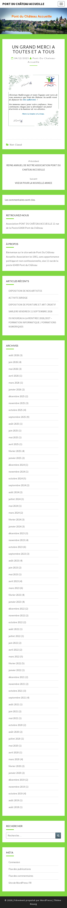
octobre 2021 (16, 690)
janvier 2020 (15, 772)
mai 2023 (13, 574)
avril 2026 (14, 375)
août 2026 (14, 355)
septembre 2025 (17, 416)
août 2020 (14, 731)
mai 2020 (13, 745)
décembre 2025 (17, 396)
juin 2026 (13, 362)
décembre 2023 (17, 533)
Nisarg (33, 904)
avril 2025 (14, 444)
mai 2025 (13, 437)
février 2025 (15, 451)
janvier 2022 (15, 670)
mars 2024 (14, 512)
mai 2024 (13, 505)
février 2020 (15, 766)
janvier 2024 (15, 526)
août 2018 (14, 807)
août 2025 (14, 423)
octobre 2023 (16, 546)
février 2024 (15, 519)
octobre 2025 (16, 409)
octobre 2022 (16, 622)
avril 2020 (14, 752)
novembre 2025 (17, 403)
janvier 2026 (15, 389)
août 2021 (14, 704)
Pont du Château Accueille (23, 4)
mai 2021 (13, 718)
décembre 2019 (17, 779)
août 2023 (14, 560)
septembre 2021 (17, 697)
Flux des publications (20, 868)
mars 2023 (14, 588)
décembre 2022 (17, 608)
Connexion (14, 862)
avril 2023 (14, 581)
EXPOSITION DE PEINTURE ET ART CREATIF (32, 304)
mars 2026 (14, 382)
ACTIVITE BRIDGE (18, 297)
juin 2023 (13, 567)
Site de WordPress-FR (20, 882)
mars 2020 (14, 759)
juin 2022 (13, 642)
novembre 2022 (17, 615)
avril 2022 (14, 649)
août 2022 (14, 629)
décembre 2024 (17, 464)
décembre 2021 (17, 677)
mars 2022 (14, 656)
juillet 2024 (14, 499)
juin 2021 (13, 711)
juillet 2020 (14, 738)
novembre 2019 (17, 786)
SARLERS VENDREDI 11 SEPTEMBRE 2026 (30, 311)
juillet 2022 (14, 636)
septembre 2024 (17, 485)
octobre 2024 (16, 478)
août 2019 (14, 800)
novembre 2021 (17, 683)
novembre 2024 (17, 471)
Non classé (16, 144)
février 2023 (15, 594)
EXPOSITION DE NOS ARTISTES (25, 290)
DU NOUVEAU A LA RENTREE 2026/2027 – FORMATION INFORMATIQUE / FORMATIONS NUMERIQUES (32, 322)
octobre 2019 (16, 793)
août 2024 (14, 492)
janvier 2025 (15, 458)
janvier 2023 (15, 601)
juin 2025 (13, 430)
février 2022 (15, 663)
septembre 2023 (17, 553)
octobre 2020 (16, 725)
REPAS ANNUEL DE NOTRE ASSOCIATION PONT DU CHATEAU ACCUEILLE (33, 165)
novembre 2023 (17, 540)
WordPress (46, 900)
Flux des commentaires (21, 875)
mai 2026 (13, 368)
